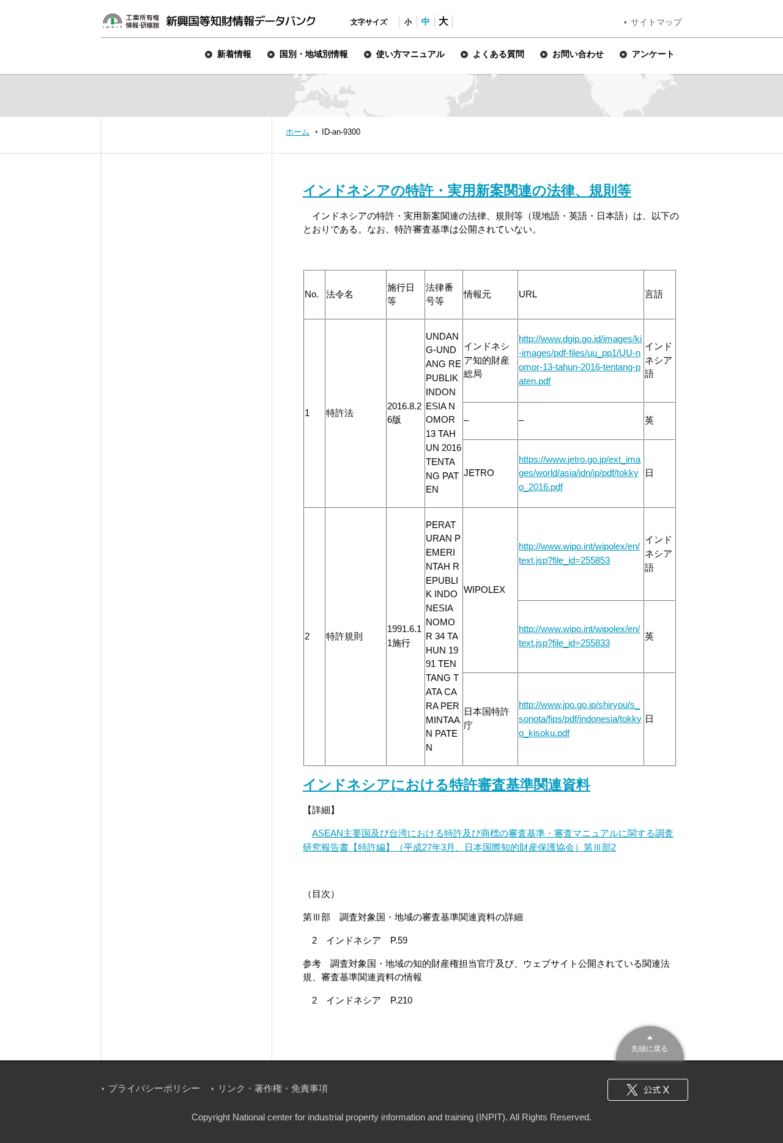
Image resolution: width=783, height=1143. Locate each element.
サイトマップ (656, 22)
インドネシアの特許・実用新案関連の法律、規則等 (467, 190)
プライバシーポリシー (154, 1088)
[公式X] (647, 1090)
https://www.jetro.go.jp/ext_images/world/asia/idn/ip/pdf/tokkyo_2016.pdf (579, 473)
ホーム (298, 131)
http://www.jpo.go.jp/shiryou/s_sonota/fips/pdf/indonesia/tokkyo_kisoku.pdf (580, 718)
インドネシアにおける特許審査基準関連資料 (446, 784)
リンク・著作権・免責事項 (273, 1088)
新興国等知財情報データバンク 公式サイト (208, 20)
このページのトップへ (650, 1041)
